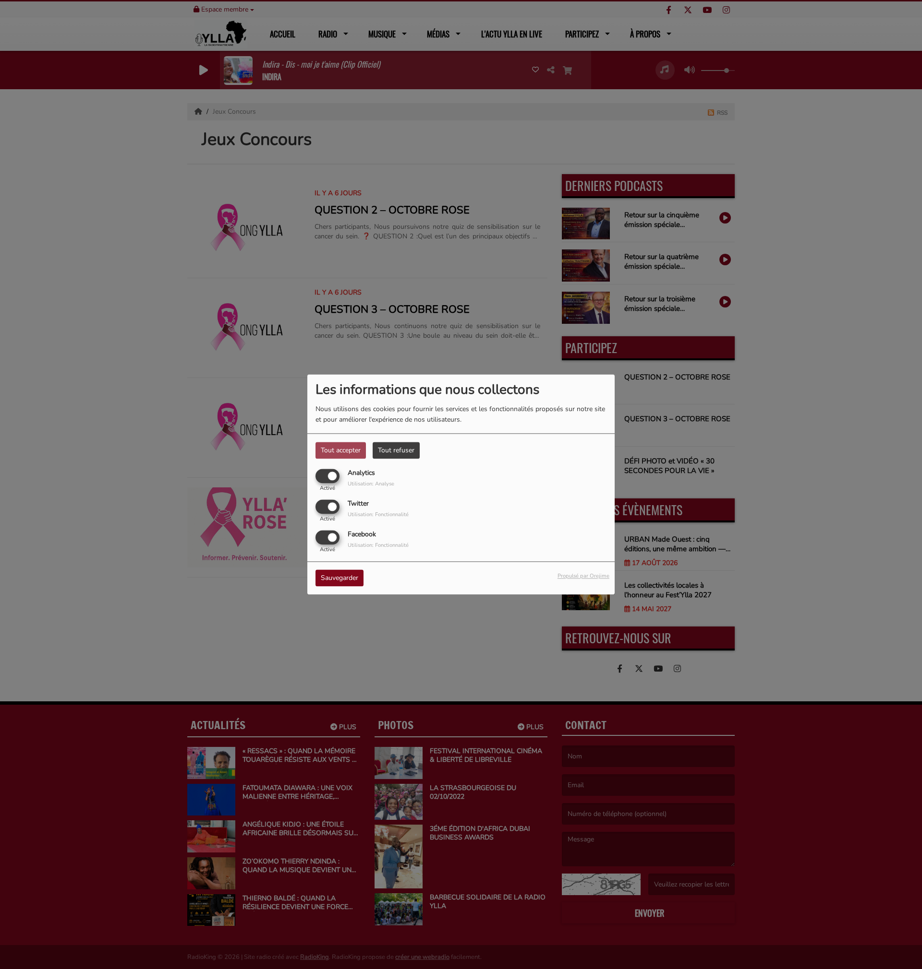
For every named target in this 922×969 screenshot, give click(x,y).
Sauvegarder (339, 578)
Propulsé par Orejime (583, 576)
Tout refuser (396, 450)
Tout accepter (341, 450)
